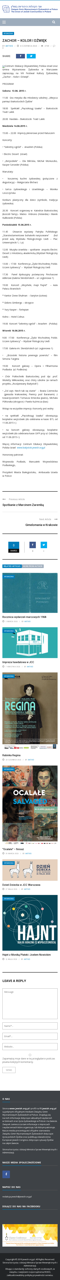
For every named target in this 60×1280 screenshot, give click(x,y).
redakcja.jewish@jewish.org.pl (17, 1196)
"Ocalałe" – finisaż (13, 849)
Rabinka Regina (11, 755)
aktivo (9, 46)
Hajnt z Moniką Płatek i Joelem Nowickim (26, 954)
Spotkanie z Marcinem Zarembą (23, 505)
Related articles (12, 566)
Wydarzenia (8, 33)
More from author (32, 566)
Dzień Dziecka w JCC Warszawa (21, 884)
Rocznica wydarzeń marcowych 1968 (24, 617)
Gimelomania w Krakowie (41, 525)
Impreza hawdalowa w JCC (18, 662)
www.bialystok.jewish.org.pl (31, 447)
